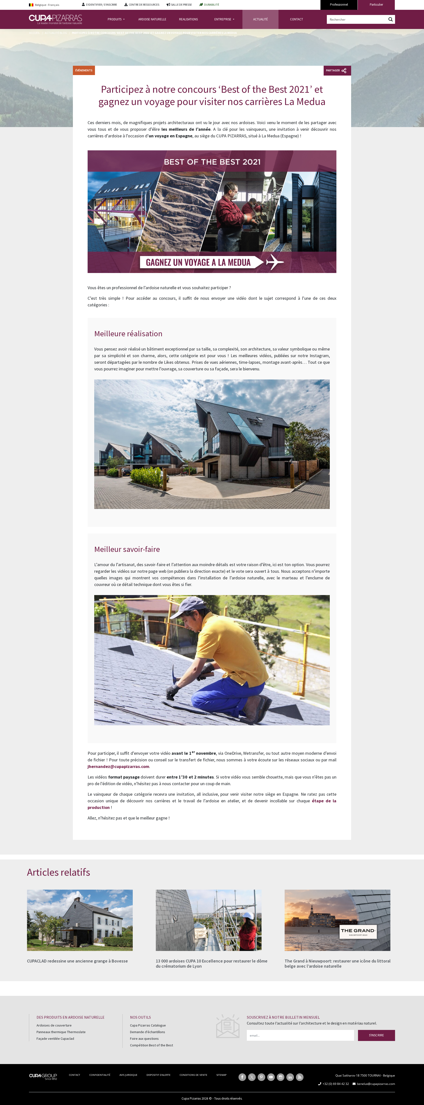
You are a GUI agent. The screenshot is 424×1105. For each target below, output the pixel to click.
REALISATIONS (188, 19)
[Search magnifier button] (390, 19)
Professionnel (339, 4)
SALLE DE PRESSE (181, 4)
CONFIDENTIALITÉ (99, 1075)
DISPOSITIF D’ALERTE (158, 1075)
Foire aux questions (144, 1038)
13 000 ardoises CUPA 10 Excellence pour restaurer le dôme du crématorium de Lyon (211, 963)
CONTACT (296, 19)
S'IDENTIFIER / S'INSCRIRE (101, 4)
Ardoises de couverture (54, 1025)
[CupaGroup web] (43, 1076)
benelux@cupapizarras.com (376, 1084)
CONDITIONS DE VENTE (193, 1075)
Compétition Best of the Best (151, 1045)
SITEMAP (221, 1075)
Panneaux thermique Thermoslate (61, 1032)
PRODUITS (115, 19)
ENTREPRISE (223, 19)
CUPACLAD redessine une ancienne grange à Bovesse (77, 961)
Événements (84, 70)
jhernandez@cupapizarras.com (118, 766)
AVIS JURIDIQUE (128, 1075)
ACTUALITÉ (260, 19)
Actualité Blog (56, 33)
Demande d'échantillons (147, 1032)
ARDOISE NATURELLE (152, 19)
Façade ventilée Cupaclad (55, 1038)
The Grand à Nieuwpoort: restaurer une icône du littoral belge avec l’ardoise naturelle (338, 963)
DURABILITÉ (211, 4)
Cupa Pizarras (191, 1098)
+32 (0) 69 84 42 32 (336, 1084)
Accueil (34, 33)
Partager (333, 70)
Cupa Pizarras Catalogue (148, 1025)
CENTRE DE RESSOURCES (144, 4)
